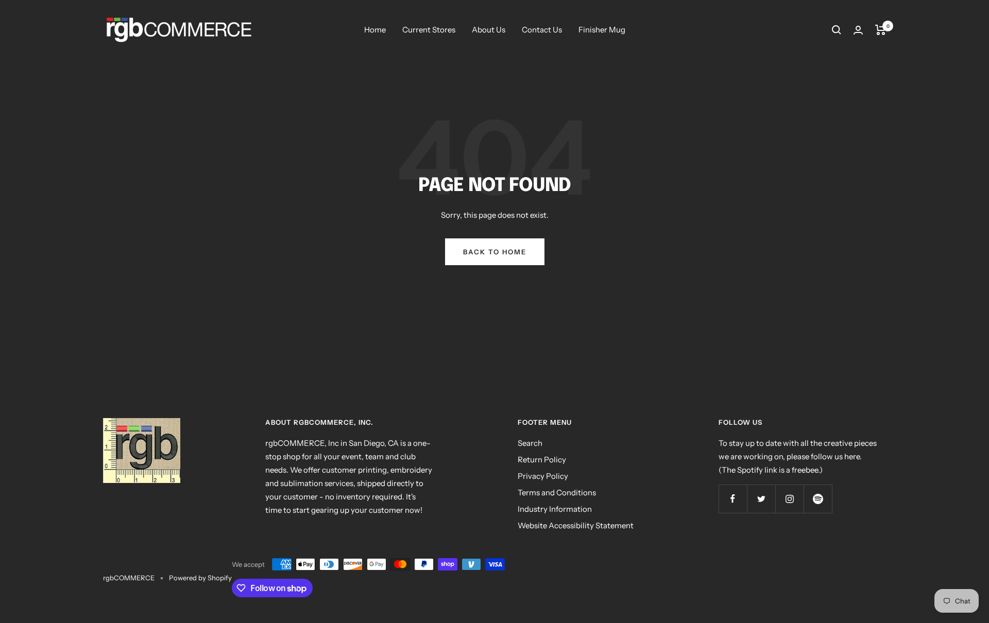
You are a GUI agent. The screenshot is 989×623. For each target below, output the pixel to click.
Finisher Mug (601, 29)
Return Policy (542, 459)
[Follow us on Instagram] (789, 498)
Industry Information (555, 509)
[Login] (858, 30)
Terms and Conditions (557, 492)
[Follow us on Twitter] (761, 498)
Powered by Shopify (200, 578)
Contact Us (542, 29)
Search (530, 443)
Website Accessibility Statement (576, 525)
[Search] (836, 29)
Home (375, 29)
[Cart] (880, 30)
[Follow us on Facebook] (733, 498)
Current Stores (428, 29)
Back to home (494, 252)
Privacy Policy (543, 476)
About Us (488, 29)
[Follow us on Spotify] (818, 498)
